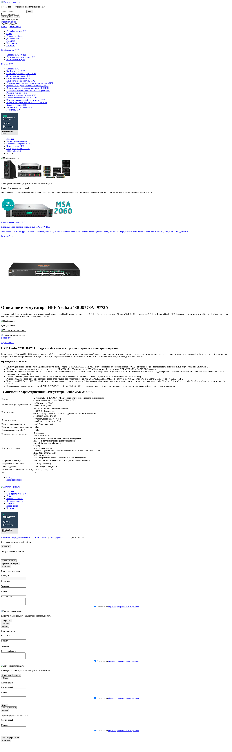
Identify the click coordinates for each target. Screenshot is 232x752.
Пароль (4, 692)
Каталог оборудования (16, 141)
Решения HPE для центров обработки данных (27, 85)
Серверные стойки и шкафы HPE (21, 98)
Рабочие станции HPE (16, 93)
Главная (10, 139)
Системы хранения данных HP (20, 57)
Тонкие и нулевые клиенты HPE (21, 95)
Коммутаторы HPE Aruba (18, 148)
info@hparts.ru (57, 537)
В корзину (5, 338)
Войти (4, 26)
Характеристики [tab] (14, 480)
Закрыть (5, 623)
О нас (9, 33)
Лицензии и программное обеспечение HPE (26, 102)
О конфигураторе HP (16, 31)
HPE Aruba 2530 (13, 151)
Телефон (5, 586)
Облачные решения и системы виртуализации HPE (29, 83)
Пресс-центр (12, 43)
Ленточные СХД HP (15, 59)
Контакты (10, 46)
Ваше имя (5, 581)
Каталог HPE (7, 64)
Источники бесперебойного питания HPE (25, 100)
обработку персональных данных (123, 607)
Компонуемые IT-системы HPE (20, 81)
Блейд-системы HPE (15, 71)
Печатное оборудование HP (19, 107)
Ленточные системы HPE (18, 76)
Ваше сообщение (9, 651)
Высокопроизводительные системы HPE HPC (27, 88)
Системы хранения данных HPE (21, 73)
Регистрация (15, 26)
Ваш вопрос (6, 596)
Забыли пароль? (9, 708)
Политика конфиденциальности (15, 537)
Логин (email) (7, 687)
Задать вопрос (7, 342)
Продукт (5, 576)
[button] (5, 236)
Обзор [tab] (9, 477)
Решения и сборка (14, 36)
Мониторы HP (13, 110)
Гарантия (10, 41)
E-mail (4, 591)
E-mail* (4, 641)
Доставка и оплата (14, 38)
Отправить (6, 621)
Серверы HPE (12, 69)
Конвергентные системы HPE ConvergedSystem (28, 90)
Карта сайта (40, 537)
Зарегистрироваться (10, 738)
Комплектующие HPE (16, 105)
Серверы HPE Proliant (16, 55)
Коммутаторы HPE (15, 146)
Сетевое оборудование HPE (19, 78)
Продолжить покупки (10, 564)
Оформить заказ (8, 22)
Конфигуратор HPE (10, 50)
